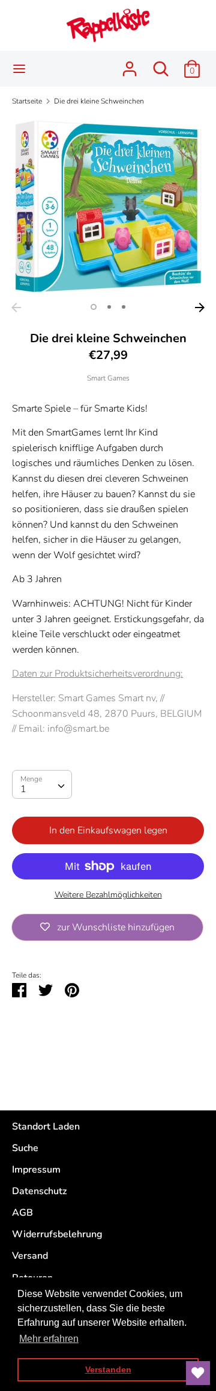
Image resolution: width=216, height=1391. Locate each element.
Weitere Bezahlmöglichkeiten (108, 894)
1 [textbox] (23, 789)
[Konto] (130, 64)
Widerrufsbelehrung (57, 1234)
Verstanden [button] (108, 1369)
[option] (108, 206)
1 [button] (94, 307)
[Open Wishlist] (198, 1373)
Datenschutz (39, 1191)
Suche (25, 1148)
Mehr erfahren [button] (49, 1339)
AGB (22, 1212)
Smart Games (108, 378)
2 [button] (109, 307)
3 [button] (123, 307)
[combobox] (42, 784)
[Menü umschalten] (19, 69)
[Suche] (161, 64)
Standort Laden (46, 1126)
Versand (30, 1255)
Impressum (36, 1169)
